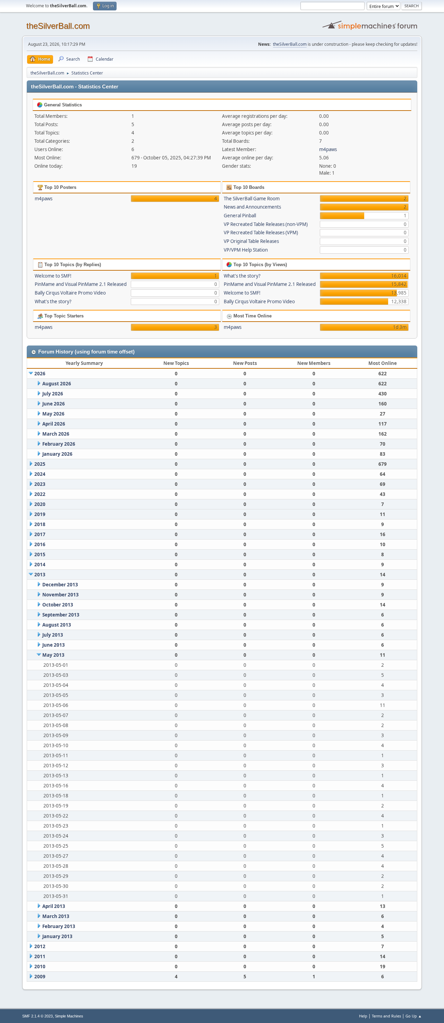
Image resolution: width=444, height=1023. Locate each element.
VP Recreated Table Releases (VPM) (261, 232)
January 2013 (57, 936)
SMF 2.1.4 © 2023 (37, 1016)
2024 (39, 474)
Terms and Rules (386, 1015)
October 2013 (57, 605)
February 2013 (58, 926)
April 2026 (53, 424)
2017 (39, 534)
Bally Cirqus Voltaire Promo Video (70, 293)
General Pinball (240, 215)
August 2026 (56, 384)
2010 (39, 966)
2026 (39, 373)
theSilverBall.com (58, 25)
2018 (39, 524)
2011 (39, 956)
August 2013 (56, 625)
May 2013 (53, 655)
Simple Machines (69, 1016)
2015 (39, 554)
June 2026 (53, 404)
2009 (39, 976)
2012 (39, 946)
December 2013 (60, 585)
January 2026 (57, 454)
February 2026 (58, 444)
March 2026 (55, 434)
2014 (39, 564)
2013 (39, 574)
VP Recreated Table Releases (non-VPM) (266, 224)
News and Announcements (252, 207)
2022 (39, 494)
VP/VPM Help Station (246, 250)
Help (363, 1015)
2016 (39, 544)
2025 (39, 464)
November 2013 (60, 595)
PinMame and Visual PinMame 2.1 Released (81, 284)
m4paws (328, 149)
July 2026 (52, 394)
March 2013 (55, 916)
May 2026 (53, 414)
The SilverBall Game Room (252, 198)
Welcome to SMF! (53, 276)
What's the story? (53, 301)
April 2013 (53, 906)
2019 (39, 514)
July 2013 (52, 635)
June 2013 (53, 645)
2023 (39, 484)
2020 (39, 504)
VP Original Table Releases (251, 241)
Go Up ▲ (413, 1015)
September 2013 (60, 615)
